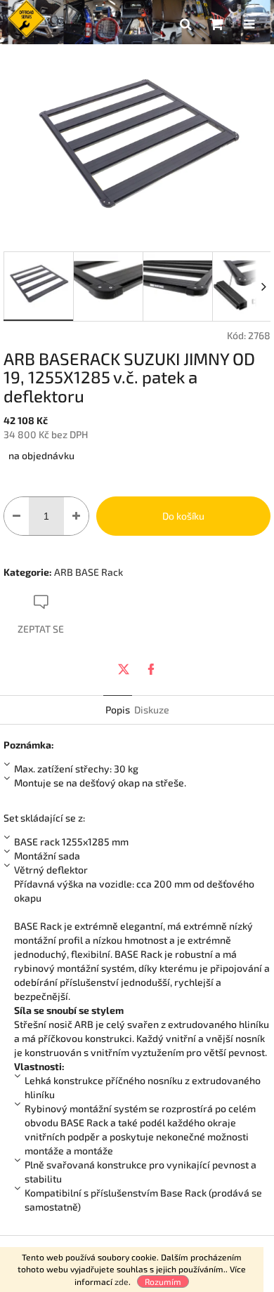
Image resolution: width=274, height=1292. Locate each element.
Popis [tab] (117, 710)
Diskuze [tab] (151, 710)
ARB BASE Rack (88, 572)
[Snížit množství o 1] (16, 516)
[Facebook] (151, 669)
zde (122, 1281)
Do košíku (183, 516)
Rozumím (163, 1281)
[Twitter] (123, 669)
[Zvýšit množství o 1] (76, 516)
